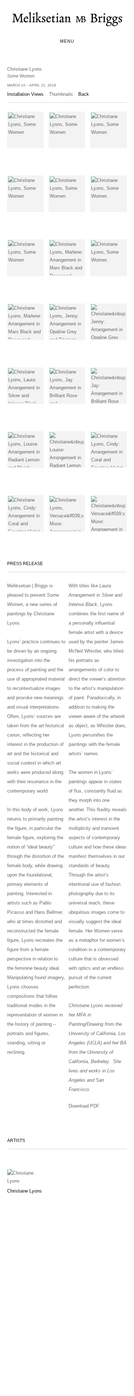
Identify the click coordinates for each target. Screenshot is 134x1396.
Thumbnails (61, 94)
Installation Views (25, 94)
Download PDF (84, 1106)
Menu (67, 41)
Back (83, 94)
